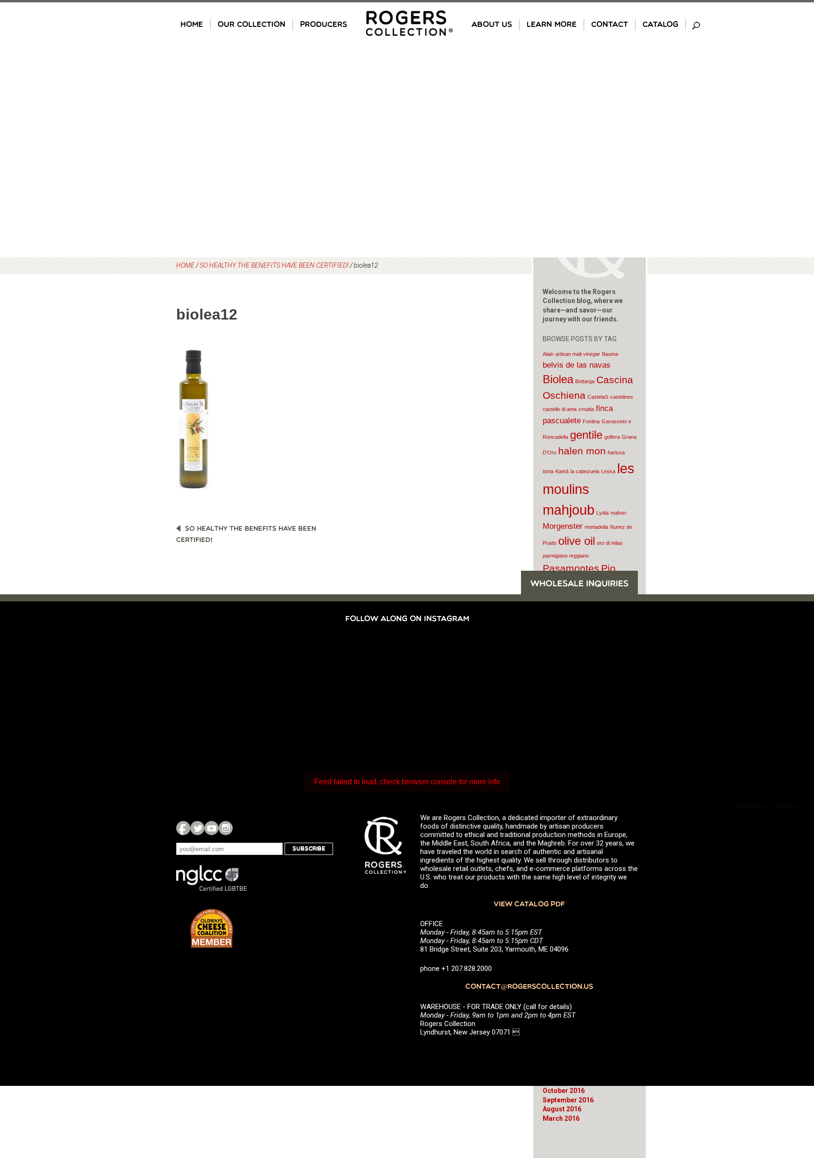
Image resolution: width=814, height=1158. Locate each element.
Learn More (552, 25)
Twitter (197, 828)
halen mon (582, 450)
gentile (586, 434)
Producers (323, 25)
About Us (492, 25)
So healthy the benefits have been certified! (274, 265)
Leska (608, 471)
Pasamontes (571, 568)
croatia (586, 409)
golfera (612, 437)
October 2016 (564, 1090)
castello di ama (560, 409)
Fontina (591, 421)
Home (191, 25)
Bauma (610, 354)
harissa (616, 452)
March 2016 (561, 1118)
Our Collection (251, 25)
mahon (618, 513)
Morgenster (563, 526)
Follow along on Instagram (407, 619)
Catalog (660, 25)
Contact (609, 25)
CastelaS (597, 397)
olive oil (576, 540)
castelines (621, 397)
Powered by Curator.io (766, 805)
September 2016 (568, 1100)
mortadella (596, 527)
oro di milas (610, 543)
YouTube (211, 828)
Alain (548, 354)
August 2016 (562, 1109)
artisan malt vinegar (577, 354)
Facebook (183, 828)
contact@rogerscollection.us (529, 987)
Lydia (602, 513)
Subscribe (309, 849)
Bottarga (584, 381)
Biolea (558, 379)
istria (548, 471)
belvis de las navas (576, 365)
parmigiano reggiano (566, 555)
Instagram (226, 828)
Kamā (562, 471)
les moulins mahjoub (589, 488)
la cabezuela (584, 471)
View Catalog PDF (529, 904)
